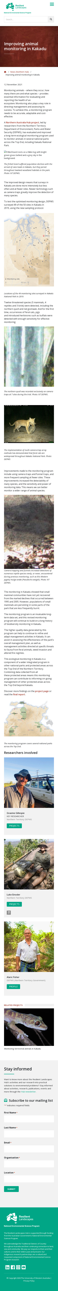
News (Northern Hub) (19, 72)
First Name (10, 1112)
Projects (14, 825)
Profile (13, 986)
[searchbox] (29, 19)
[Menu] (52, 5)
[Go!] (51, 19)
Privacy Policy (29, 1281)
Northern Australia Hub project (22, 122)
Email (7, 1142)
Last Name (10, 1127)
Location (9, 1172)
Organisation (12, 1157)
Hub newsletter (28, 1091)
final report (19, 694)
